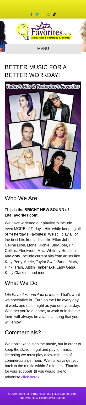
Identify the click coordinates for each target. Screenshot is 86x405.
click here (29, 377)
